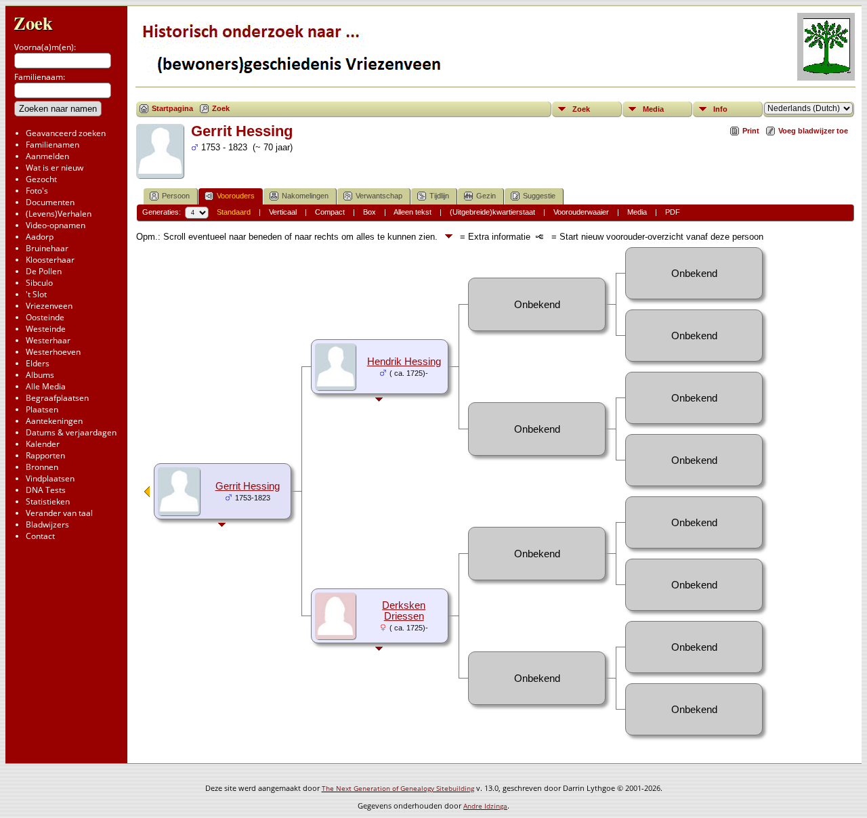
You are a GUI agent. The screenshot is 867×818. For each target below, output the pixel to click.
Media (653, 109)
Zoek (33, 22)
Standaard (234, 212)
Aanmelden (47, 156)
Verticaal (283, 212)
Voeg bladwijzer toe (813, 131)
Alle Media (46, 386)
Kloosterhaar (50, 259)
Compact (330, 212)
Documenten (50, 202)
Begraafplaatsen (57, 398)
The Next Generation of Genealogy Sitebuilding (398, 788)
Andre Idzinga (485, 806)
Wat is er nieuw (54, 167)
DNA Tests (46, 490)
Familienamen (52, 144)
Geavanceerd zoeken (66, 133)
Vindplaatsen (50, 478)
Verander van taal (59, 513)
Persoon (176, 196)
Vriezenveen (49, 305)
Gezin (486, 196)
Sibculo (39, 282)
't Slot (36, 294)
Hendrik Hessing (404, 361)
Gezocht (41, 179)
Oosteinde (45, 317)
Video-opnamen (55, 225)
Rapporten (45, 455)
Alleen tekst (412, 212)
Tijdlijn (439, 196)
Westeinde (46, 329)
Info (720, 109)
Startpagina (172, 108)
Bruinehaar (47, 248)
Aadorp (40, 236)
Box (369, 212)
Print (750, 131)
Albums (40, 375)
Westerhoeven (53, 352)
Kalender (43, 444)
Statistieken (48, 501)
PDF (672, 212)
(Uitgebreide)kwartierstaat (492, 212)
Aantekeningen (54, 421)
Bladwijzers (47, 524)
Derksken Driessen (403, 611)
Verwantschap (379, 196)
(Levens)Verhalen (58, 213)
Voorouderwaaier (581, 212)
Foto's (37, 190)
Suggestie (539, 196)
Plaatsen (42, 409)
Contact (40, 536)
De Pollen (44, 271)
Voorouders (236, 196)
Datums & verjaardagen (71, 432)
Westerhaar (48, 340)
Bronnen (42, 467)
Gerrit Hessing (247, 486)
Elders (37, 363)
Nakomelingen (305, 196)
